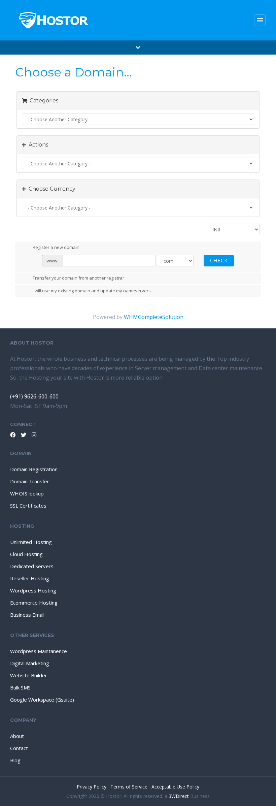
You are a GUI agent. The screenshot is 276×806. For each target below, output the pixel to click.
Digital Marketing (29, 663)
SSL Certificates (28, 505)
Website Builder (28, 675)
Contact (19, 748)
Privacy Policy (92, 786)
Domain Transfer (29, 481)
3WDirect (179, 796)
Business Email (27, 614)
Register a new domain (56, 247)
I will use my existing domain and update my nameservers (92, 291)
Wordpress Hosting (33, 590)
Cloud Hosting (26, 554)
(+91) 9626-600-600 (34, 396)
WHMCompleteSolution (153, 317)
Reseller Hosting (29, 578)
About (17, 736)
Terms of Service (129, 786)
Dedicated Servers (32, 566)
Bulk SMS (20, 687)
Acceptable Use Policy (175, 786)
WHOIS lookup (27, 493)
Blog (15, 760)
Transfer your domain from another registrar (78, 278)
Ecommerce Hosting (34, 602)
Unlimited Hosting (31, 542)
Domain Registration (34, 469)
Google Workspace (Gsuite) (42, 699)
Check (219, 261)
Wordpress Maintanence (38, 651)
